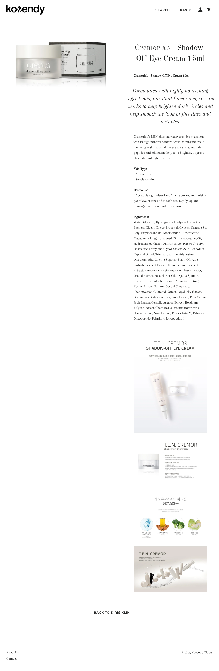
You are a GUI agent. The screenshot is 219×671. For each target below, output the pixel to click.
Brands (184, 10)
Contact (11, 659)
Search (162, 10)
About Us (12, 652)
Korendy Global (202, 652)
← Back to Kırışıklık (109, 612)
